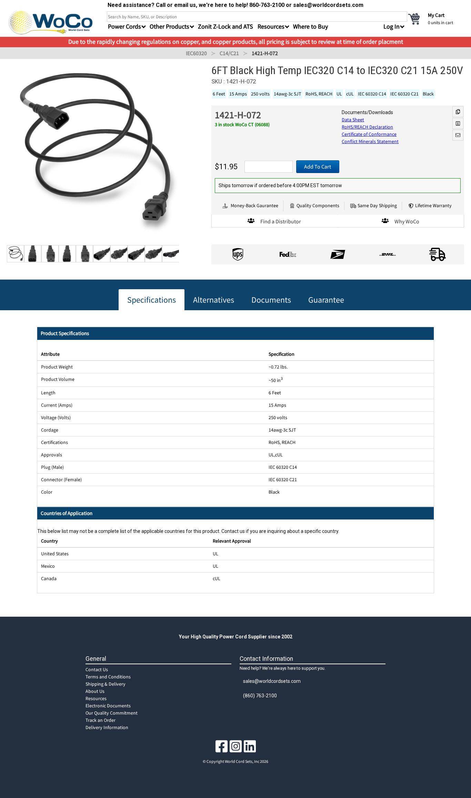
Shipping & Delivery (106, 684)
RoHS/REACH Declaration (367, 127)
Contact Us (97, 669)
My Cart (436, 15)
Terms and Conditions (108, 677)
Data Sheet (353, 120)
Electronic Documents (108, 706)
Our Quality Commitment (112, 713)
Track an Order (101, 720)
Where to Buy (310, 26)
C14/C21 (229, 53)
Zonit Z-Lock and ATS (225, 26)
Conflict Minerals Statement (370, 141)
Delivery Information (107, 727)
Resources (96, 698)
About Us (95, 691)
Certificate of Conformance (369, 134)
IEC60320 (196, 53)
